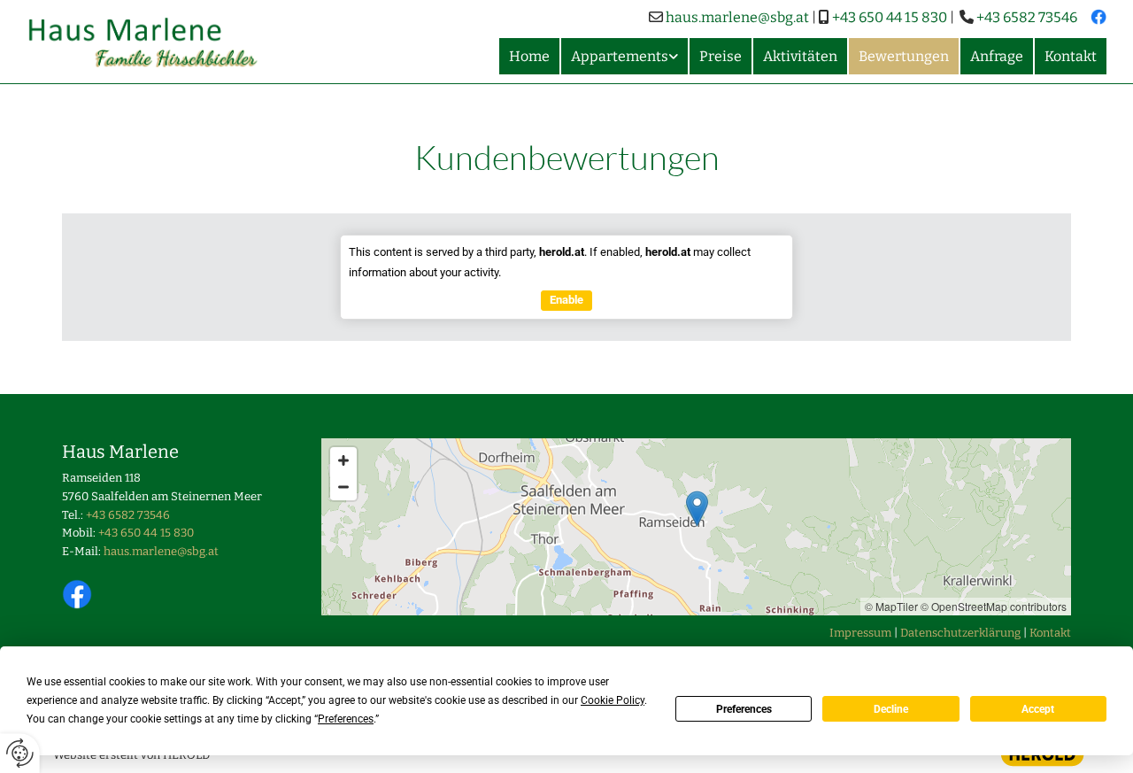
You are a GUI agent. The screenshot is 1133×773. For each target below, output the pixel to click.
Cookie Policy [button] (612, 700)
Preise (720, 56)
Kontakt (1070, 56)
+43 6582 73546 (1026, 17)
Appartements (619, 56)
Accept (1037, 709)
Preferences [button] (346, 719)
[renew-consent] (20, 753)
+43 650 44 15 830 (889, 17)
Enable (566, 299)
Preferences (744, 709)
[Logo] (152, 41)
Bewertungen (904, 56)
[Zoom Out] (343, 487)
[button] (697, 509)
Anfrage (996, 56)
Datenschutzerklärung (960, 632)
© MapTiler (891, 606)
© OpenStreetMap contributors (994, 606)
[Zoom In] (343, 460)
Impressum (860, 632)
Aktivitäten (800, 56)
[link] (623, 56)
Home (529, 56)
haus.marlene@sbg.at (737, 17)
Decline (891, 709)
